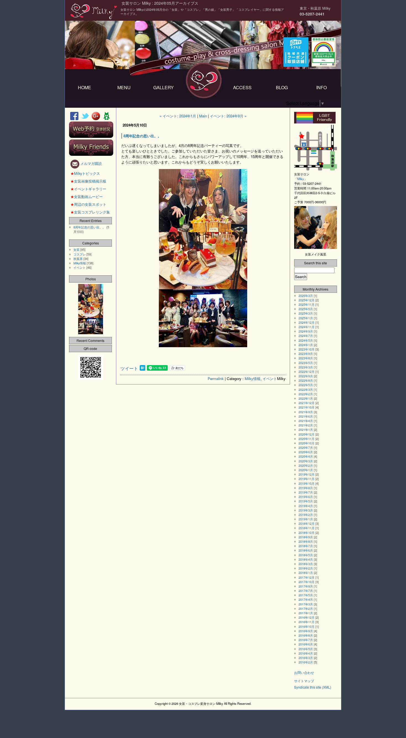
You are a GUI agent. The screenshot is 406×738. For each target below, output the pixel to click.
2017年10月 (307, 582)
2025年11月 (307, 304)
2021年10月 (307, 407)
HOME (84, 87)
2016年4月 (306, 653)
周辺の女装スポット (88, 204)
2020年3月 (306, 461)
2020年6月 (306, 452)
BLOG (282, 87)
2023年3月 (306, 367)
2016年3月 (306, 658)
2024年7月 (306, 336)
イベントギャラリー (88, 188)
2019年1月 (306, 519)
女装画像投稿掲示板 (88, 181)
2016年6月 (306, 644)
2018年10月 (307, 533)
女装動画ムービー (86, 196)
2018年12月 (307, 523)
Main (203, 115)
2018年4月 (306, 559)
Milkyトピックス (85, 173)
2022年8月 (306, 380)
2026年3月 (306, 296)
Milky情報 (252, 378)
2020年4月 (306, 456)
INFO (321, 87)
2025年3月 (306, 313)
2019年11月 (307, 479)
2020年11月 (307, 439)
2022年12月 (307, 372)
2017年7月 (306, 591)
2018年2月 (306, 568)
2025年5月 (306, 309)
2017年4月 (306, 599)
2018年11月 (307, 528)
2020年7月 (306, 448)
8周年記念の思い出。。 (89, 227)
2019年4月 (306, 506)
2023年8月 (306, 358)
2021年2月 (306, 425)
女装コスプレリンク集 (90, 212)
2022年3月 (306, 390)
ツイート (129, 368)
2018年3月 (306, 564)
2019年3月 (306, 510)
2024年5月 (306, 340)
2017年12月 (307, 577)
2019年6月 (306, 497)
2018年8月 (306, 541)
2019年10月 (307, 483)
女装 (76, 249)
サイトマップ (304, 680)
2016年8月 (306, 635)
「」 (300, 178)
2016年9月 (306, 631)
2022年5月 (306, 385)
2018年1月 (306, 573)
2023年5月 (306, 363)
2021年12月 (307, 403)
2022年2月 (306, 394)
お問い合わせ (304, 672)
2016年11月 (307, 622)
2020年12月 (307, 434)
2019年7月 (306, 492)
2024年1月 (306, 345)
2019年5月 (306, 501)
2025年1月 (306, 318)
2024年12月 (307, 322)
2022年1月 (306, 398)
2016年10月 (307, 626)
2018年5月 (306, 555)
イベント (270, 378)
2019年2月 (306, 515)
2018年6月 (306, 550)
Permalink (216, 378)
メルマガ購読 (90, 163)
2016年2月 (306, 662)
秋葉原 (78, 259)
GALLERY (163, 87)
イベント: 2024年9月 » (228, 115)
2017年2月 (306, 609)
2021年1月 (306, 430)
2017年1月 (306, 613)
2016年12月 (307, 617)
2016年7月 (306, 640)
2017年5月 (306, 595)
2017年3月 (306, 604)
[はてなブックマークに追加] (142, 369)
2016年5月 (306, 649)
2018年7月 (306, 546)
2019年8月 (306, 488)
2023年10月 (307, 349)
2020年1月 (306, 470)
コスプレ (79, 254)
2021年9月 (306, 412)
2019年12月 (307, 474)
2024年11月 (307, 327)
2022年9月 (306, 376)
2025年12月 (307, 300)
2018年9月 (306, 537)
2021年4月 (306, 421)
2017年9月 (306, 586)
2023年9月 (306, 354)
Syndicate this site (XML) (312, 687)
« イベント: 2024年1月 (178, 115)
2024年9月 (306, 331)
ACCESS (242, 87)
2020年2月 (306, 465)
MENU (124, 87)
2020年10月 (307, 443)
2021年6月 (306, 416)
